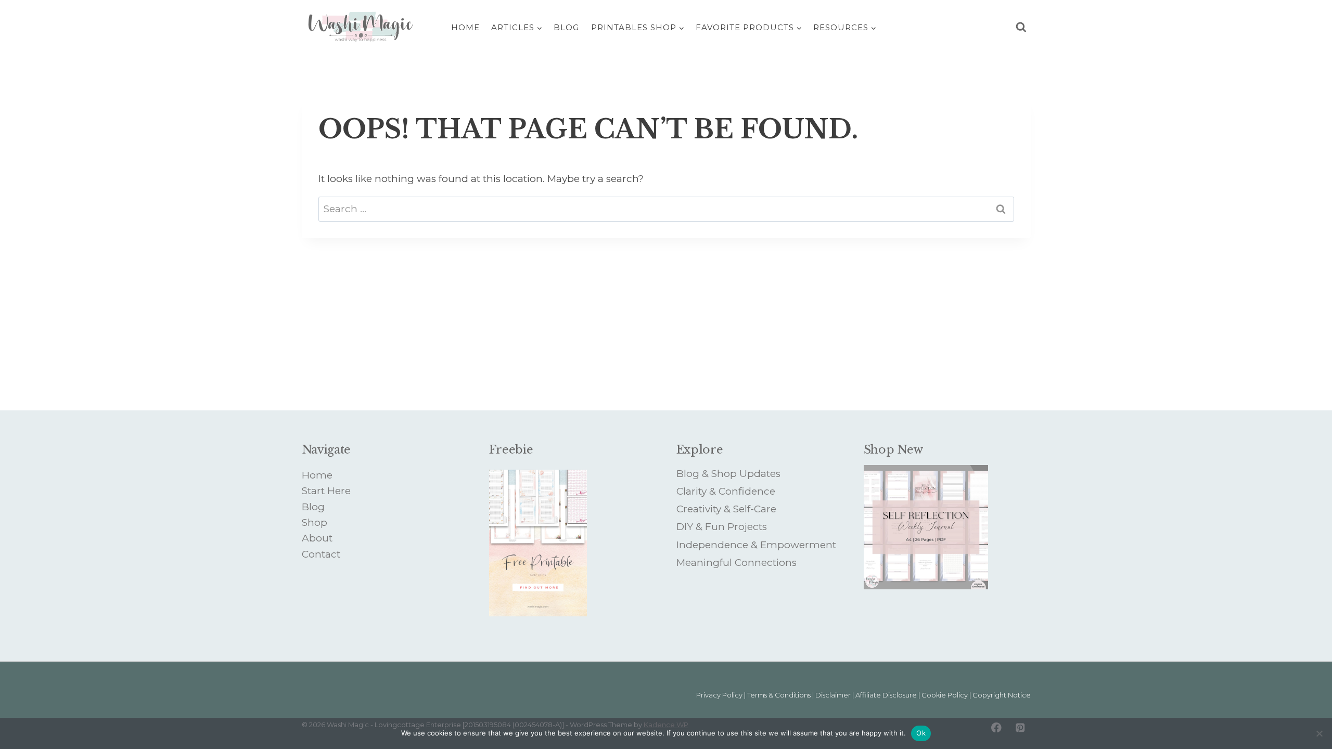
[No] (1319, 733)
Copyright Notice (1001, 695)
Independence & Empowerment (756, 545)
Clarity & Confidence (725, 491)
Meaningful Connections (736, 563)
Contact (321, 554)
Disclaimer (833, 695)
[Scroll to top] (1295, 696)
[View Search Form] (1021, 27)
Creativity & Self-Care (726, 509)
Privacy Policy (719, 695)
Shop (314, 522)
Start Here (326, 491)
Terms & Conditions (779, 695)
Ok (921, 733)
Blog (566, 27)
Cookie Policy (944, 695)
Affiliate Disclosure (886, 695)
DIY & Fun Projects (721, 527)
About (317, 538)
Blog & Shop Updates (728, 474)
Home (465, 27)
